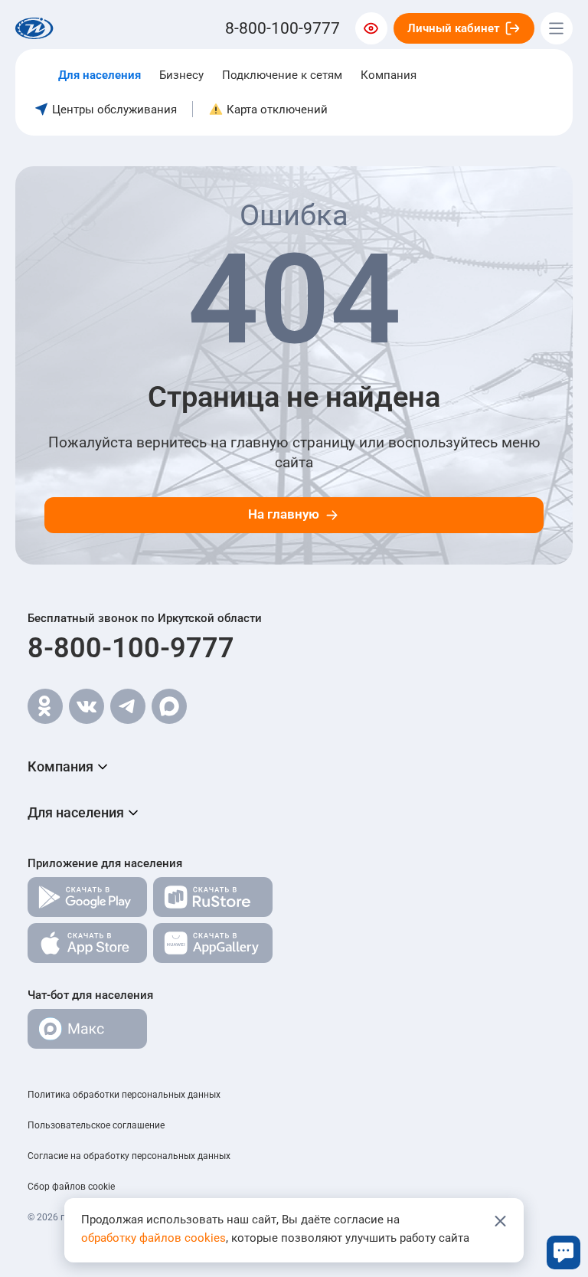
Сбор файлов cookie (71, 1186)
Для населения (99, 75)
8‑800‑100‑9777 (282, 28)
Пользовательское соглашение (96, 1125)
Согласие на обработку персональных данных (129, 1156)
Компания (388, 75)
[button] (294, 766)
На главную (283, 514)
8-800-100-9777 (131, 648)
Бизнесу (181, 75)
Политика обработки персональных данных (124, 1094)
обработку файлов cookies (153, 1238)
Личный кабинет (453, 28)
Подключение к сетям (282, 75)
